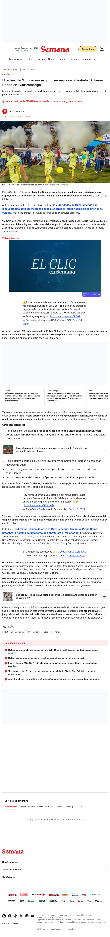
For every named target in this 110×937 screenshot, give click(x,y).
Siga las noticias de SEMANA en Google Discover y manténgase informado (43, 101)
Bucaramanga (28, 69)
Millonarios (33, 632)
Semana (6, 69)
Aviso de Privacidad (13, 923)
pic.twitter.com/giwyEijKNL (71, 551)
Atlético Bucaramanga (14, 632)
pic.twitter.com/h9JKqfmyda (38, 505)
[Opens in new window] (9, 916)
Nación (16, 69)
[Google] (4, 916)
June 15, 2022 (77, 509)
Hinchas (56, 632)
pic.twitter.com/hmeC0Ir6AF (64, 316)
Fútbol (45, 632)
